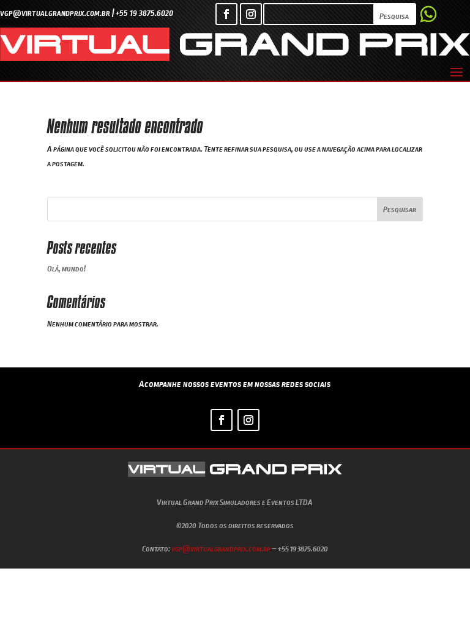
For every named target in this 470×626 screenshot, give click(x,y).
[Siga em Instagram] (251, 14)
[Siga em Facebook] (226, 14)
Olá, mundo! (66, 268)
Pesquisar (399, 209)
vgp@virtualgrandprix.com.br (220, 548)
